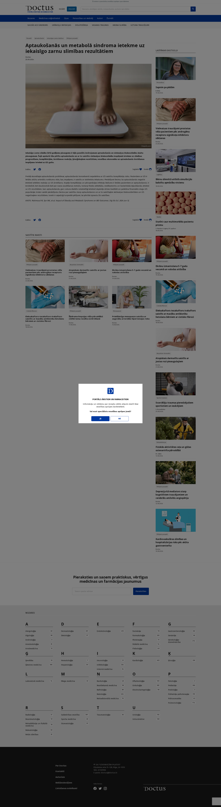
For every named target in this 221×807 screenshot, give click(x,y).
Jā (100, 418)
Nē (119, 418)
